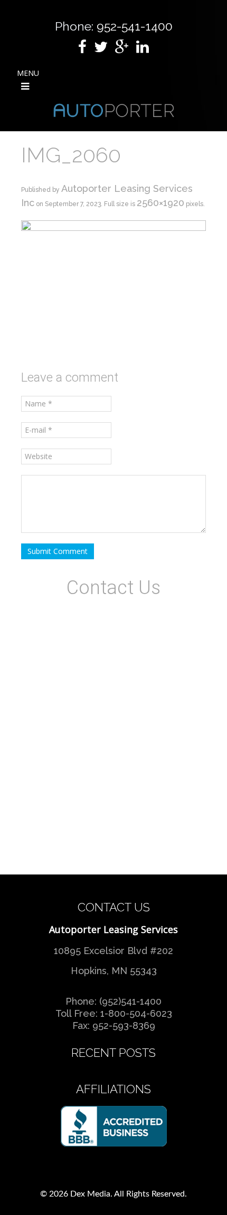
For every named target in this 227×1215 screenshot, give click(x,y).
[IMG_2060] (113, 288)
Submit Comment (57, 551)
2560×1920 (160, 202)
